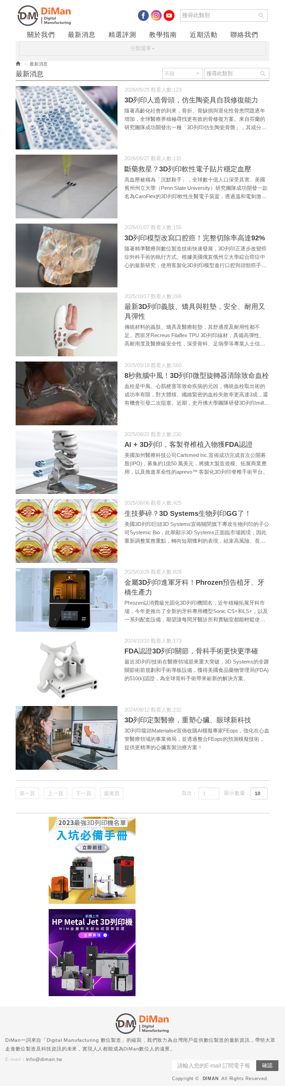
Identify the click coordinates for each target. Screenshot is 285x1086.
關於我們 (41, 34)
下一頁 (83, 793)
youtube (169, 15)
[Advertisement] (205, 860)
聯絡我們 (244, 34)
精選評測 (122, 34)
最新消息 (82, 34)
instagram (156, 15)
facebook (143, 15)
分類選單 (140, 48)
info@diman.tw (44, 1059)
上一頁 (55, 793)
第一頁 (27, 793)
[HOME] (46, 15)
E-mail (13, 1059)
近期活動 (204, 34)
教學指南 (163, 34)
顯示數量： (237, 793)
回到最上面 (267, 890)
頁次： (189, 793)
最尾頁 (112, 793)
